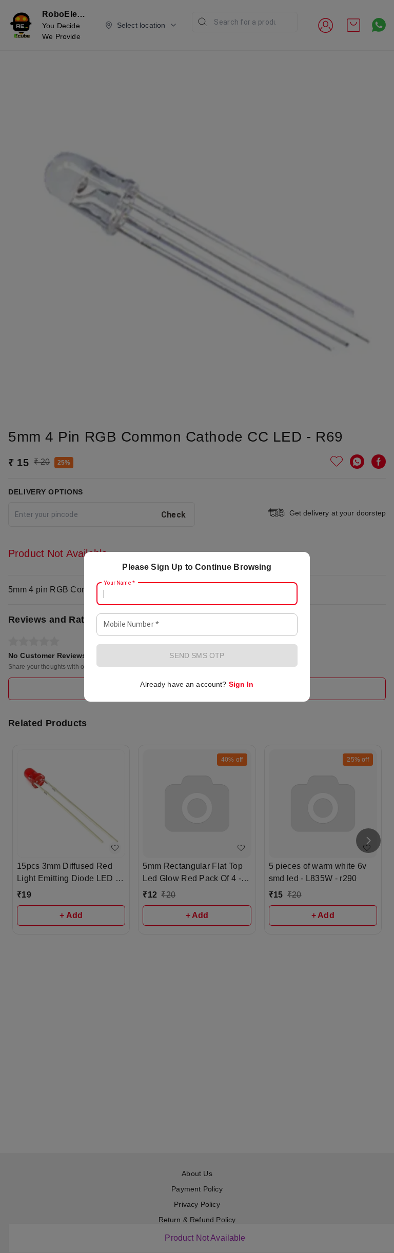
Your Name (119, 583)
